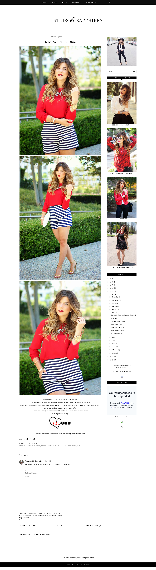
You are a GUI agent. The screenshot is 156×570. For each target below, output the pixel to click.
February (115, 350)
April (113, 344)
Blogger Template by (78, 564)
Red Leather (122, 219)
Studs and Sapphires (74, 557)
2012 (111, 360)
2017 (111, 285)
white (74, 446)
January (114, 353)
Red (69, 446)
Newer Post (30, 525)
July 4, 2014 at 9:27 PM (43, 461)
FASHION (37, 446)
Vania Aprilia (29, 461)
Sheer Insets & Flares (118, 321)
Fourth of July (47, 446)
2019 (111, 279)
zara (79, 446)
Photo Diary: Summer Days (122, 267)
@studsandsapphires (122, 417)
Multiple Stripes (116, 333)
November (115, 300)
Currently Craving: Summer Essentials (123, 315)
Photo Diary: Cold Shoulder (121, 173)
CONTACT (76, 2)
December (115, 297)
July (113, 312)
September (115, 306)
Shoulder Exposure (117, 327)
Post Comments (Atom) (41, 534)
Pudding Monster (31, 473)
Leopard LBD (115, 318)
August (114, 309)
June (113, 337)
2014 (111, 294)
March (114, 347)
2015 (111, 291)
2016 (111, 288)
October (114, 303)
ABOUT (55, 2)
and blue (29, 446)
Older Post (90, 525)
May (113, 340)
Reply (27, 476)
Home (44, 2)
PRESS (65, 2)
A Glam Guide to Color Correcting (123, 366)
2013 (111, 357)
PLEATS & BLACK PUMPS (122, 125)
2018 (111, 282)
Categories (90, 2)
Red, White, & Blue (117, 330)
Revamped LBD (116, 324)
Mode (129, 371)
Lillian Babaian (60, 446)
